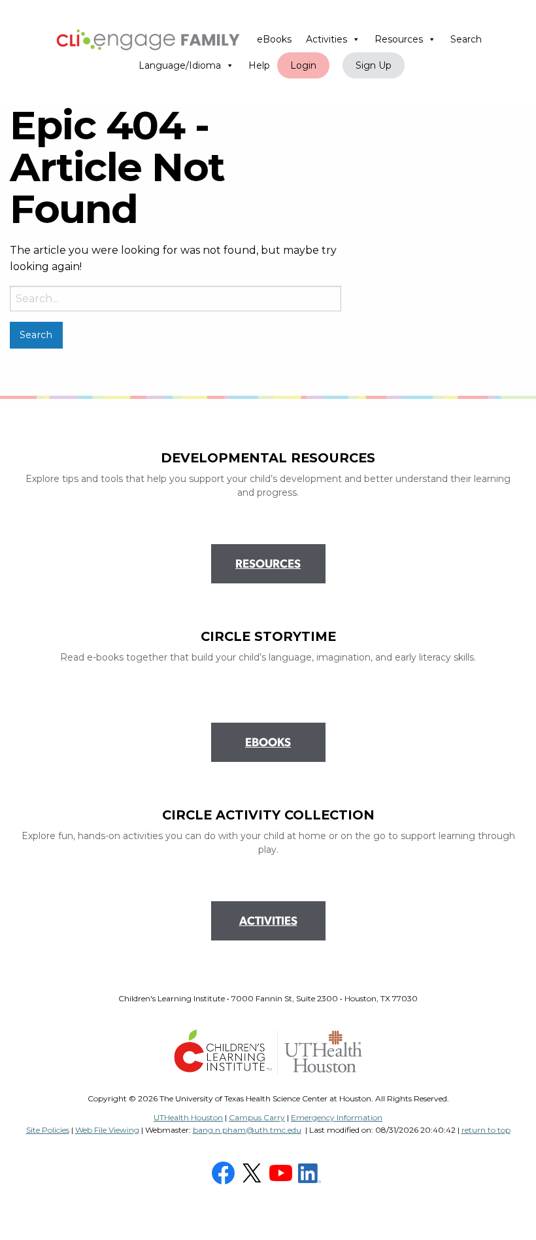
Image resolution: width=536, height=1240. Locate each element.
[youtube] (282, 1173)
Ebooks (268, 743)
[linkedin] (311, 1173)
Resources (399, 39)
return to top (486, 1130)
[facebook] (225, 1173)
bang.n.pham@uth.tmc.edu (247, 1130)
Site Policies (47, 1130)
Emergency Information (336, 1117)
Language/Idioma (180, 65)
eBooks (274, 39)
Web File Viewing (107, 1130)
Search (466, 39)
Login (303, 65)
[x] (254, 1173)
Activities (326, 39)
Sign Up (374, 65)
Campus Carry (257, 1117)
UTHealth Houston (188, 1117)
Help (259, 65)
